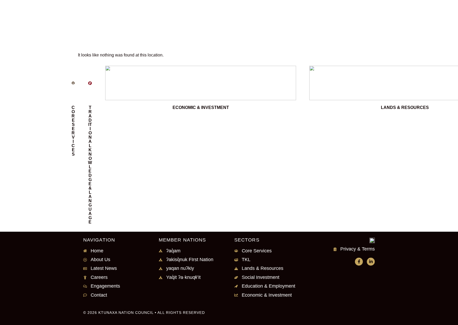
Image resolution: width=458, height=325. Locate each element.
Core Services (73, 130)
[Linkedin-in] (371, 262)
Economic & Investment (201, 107)
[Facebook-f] (359, 262)
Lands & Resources (405, 107)
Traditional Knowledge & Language (90, 164)
